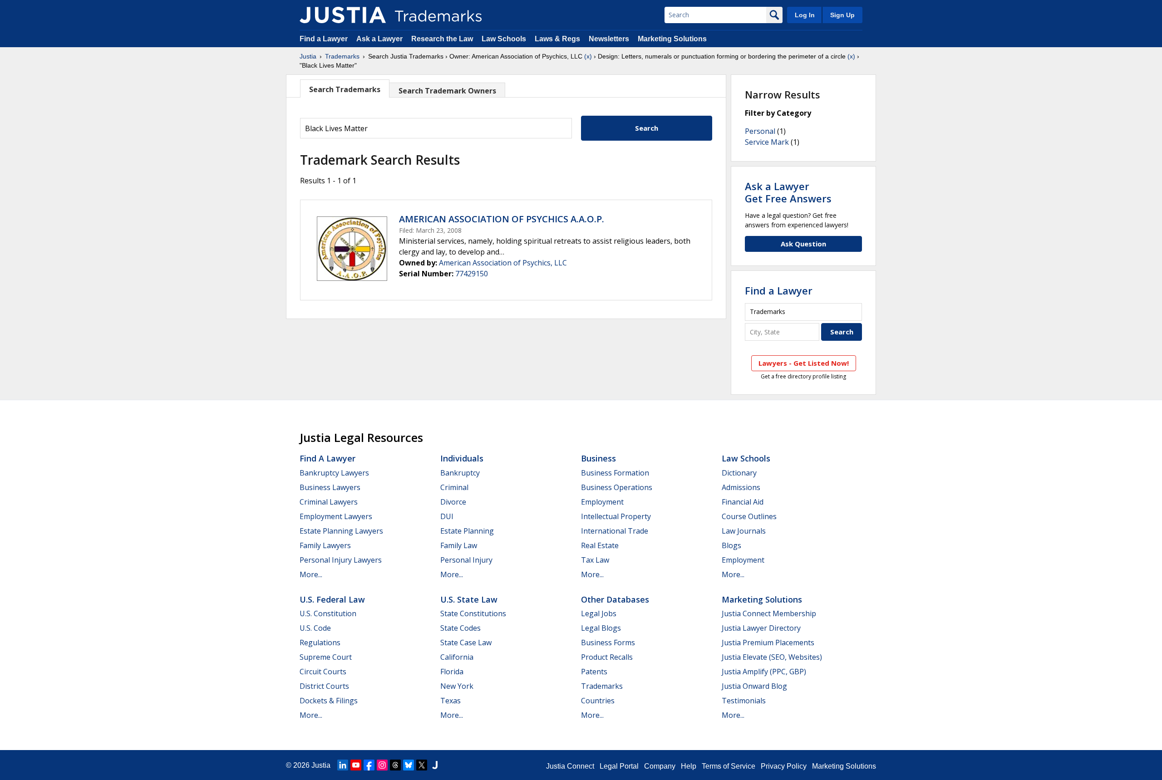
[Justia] (343, 15)
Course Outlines (749, 516)
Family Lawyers (325, 545)
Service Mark (767, 142)
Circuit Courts (323, 672)
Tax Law (595, 560)
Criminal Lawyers (329, 502)
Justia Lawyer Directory (761, 628)
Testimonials (744, 701)
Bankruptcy (460, 473)
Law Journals (744, 531)
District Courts (324, 686)
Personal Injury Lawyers (341, 560)
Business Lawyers (330, 487)
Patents (594, 672)
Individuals (461, 458)
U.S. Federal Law (332, 599)
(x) (588, 56)
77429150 (471, 274)
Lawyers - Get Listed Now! (803, 363)
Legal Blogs (601, 628)
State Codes (460, 628)
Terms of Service (728, 766)
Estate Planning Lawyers (341, 531)
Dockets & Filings (329, 701)
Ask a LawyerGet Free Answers (788, 192)
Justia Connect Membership (769, 613)
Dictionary (739, 473)
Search (646, 127)
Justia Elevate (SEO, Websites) (772, 657)
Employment (602, 502)
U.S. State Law (468, 599)
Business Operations (616, 487)
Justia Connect (570, 766)
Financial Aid (742, 502)
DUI (446, 516)
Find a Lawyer (324, 39)
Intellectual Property (616, 516)
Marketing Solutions (672, 39)
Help (688, 766)
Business (598, 458)
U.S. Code (315, 628)
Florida (451, 672)
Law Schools (504, 39)
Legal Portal (619, 766)
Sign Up (842, 15)
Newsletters (609, 39)
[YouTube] (355, 765)
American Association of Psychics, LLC (503, 263)
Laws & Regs (557, 39)
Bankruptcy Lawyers (334, 473)
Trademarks (342, 56)
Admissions (741, 487)
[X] (421, 765)
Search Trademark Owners (447, 91)
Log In (805, 15)
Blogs (731, 545)
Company (659, 766)
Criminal (454, 487)
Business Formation (615, 473)
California (456, 657)
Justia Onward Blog (754, 686)
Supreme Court (326, 657)
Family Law (458, 545)
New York (456, 686)
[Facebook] (369, 765)
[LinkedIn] (342, 765)
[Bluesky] (408, 765)
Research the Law (442, 39)
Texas (450, 701)
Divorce (453, 502)
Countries (598, 701)
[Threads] (395, 765)
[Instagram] (382, 765)
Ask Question (803, 243)
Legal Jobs (598, 613)
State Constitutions (473, 613)
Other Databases (615, 599)
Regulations (320, 643)
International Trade (614, 531)
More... (311, 574)
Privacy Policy (784, 766)
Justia (308, 56)
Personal (760, 131)
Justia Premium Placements (768, 643)
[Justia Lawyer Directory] (434, 765)
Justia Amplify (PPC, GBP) (764, 672)
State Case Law (466, 643)
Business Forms (608, 643)
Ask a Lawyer (379, 39)
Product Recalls (607, 657)
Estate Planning (467, 531)
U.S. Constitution (328, 613)
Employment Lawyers (336, 516)
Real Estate (600, 545)
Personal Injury (466, 560)
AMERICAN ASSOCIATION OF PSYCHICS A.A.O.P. (501, 219)
